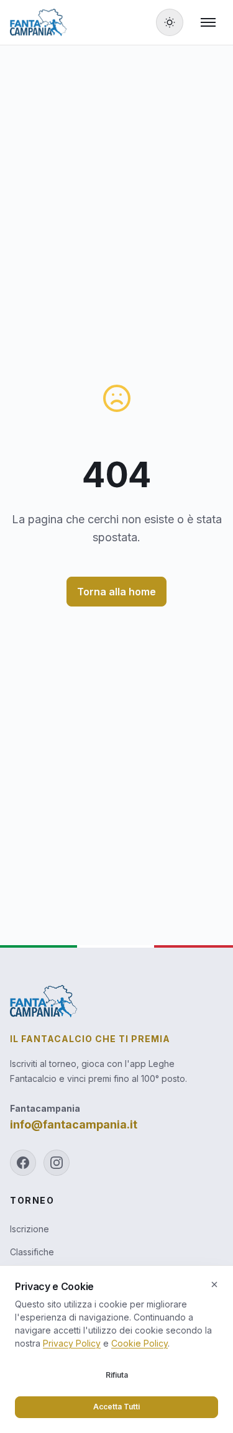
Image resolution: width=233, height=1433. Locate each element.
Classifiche (32, 1252)
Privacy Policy (72, 1343)
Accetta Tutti (116, 1406)
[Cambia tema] (169, 22)
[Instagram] (56, 1163)
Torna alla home (116, 591)
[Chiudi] (214, 1284)
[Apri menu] (208, 22)
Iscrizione (29, 1229)
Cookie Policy (139, 1343)
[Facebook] (23, 1163)
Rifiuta (117, 1375)
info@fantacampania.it (73, 1124)
